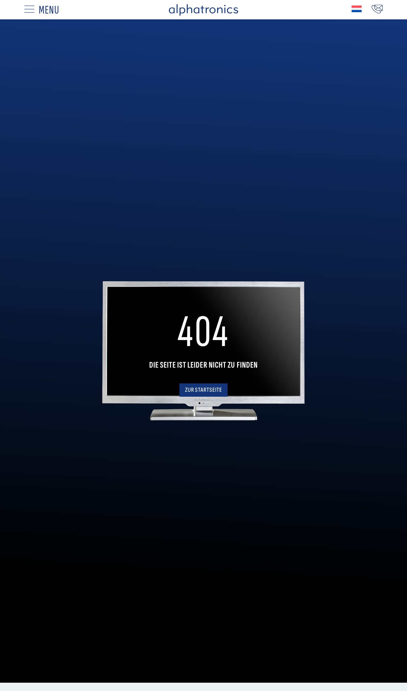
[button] (357, 8)
